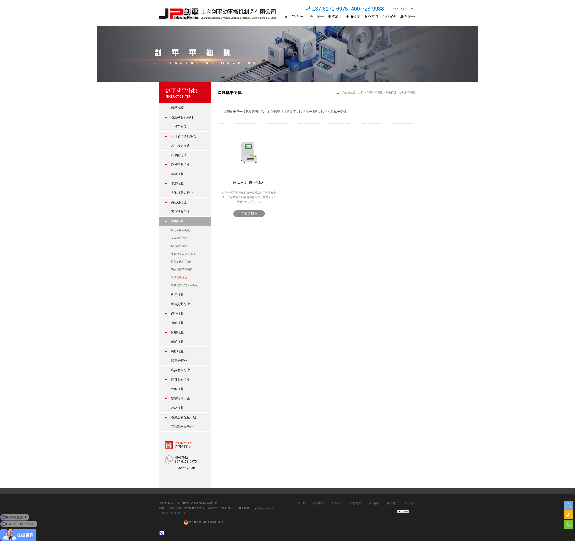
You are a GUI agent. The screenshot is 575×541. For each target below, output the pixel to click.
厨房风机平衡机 (180, 230)
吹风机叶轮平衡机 (249, 182)
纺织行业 (177, 351)
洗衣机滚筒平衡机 (181, 269)
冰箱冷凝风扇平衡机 (183, 253)
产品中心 (298, 16)
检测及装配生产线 (183, 417)
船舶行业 (177, 342)
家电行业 (177, 221)
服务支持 (371, 16)
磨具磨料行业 (180, 370)
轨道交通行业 (180, 304)
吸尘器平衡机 (179, 238)
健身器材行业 (180, 379)
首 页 (301, 503)
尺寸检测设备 (180, 145)
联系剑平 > (183, 447)
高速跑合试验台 (182, 426)
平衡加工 (335, 16)
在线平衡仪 (179, 127)
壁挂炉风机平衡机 (181, 261)
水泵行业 (177, 183)
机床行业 (177, 294)
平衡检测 (353, 16)
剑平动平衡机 (375, 92)
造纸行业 (177, 389)
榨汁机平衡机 (179, 246)
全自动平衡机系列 (183, 136)
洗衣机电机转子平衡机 (184, 285)
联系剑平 (407, 16)
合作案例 (389, 16)
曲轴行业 (177, 323)
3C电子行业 (179, 360)
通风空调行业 (180, 164)
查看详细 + (249, 213)
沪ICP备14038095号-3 (172, 512)
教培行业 (177, 408)
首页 (361, 92)
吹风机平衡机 (179, 277)
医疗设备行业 (180, 211)
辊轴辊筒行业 (180, 398)
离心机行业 (179, 202)
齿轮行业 (177, 313)
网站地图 (410, 503)
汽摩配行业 (179, 155)
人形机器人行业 (182, 193)
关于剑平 (317, 16)
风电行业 (177, 332)
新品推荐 (177, 108)
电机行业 (177, 174)
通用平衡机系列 (182, 117)
